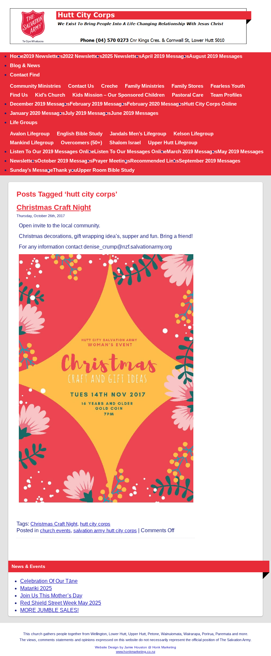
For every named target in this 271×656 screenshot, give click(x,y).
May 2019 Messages (240, 151)
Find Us (19, 95)
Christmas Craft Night (54, 207)
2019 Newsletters (43, 56)
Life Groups (23, 122)
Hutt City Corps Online (210, 104)
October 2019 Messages (65, 161)
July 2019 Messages (88, 113)
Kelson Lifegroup (193, 133)
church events (55, 530)
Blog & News (25, 65)
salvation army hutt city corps (105, 530)
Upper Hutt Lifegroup (172, 142)
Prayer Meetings (111, 161)
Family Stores (187, 86)
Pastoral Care (187, 95)
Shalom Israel (125, 142)
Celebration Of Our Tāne (49, 581)
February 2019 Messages (98, 104)
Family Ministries (144, 86)
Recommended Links (154, 161)
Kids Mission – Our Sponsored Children (118, 95)
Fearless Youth (228, 86)
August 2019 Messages (215, 56)
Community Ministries (35, 86)
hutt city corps (95, 524)
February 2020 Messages (155, 104)
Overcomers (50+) (81, 142)
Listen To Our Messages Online (130, 151)
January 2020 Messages (37, 113)
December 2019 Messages (40, 104)
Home (16, 56)
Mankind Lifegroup (32, 142)
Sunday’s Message (31, 170)
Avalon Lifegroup (30, 133)
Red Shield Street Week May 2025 (60, 603)
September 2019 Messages (209, 161)
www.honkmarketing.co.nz (135, 651)
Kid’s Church (50, 95)
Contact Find (25, 74)
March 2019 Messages (192, 151)
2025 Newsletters (121, 56)
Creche (109, 86)
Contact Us (81, 86)
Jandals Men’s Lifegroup (138, 133)
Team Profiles (226, 95)
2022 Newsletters (82, 56)
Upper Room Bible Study (106, 170)
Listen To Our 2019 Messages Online (52, 151)
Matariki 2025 (36, 588)
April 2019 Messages (165, 56)
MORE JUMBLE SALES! (49, 610)
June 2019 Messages (134, 113)
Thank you (65, 170)
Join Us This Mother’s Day (51, 595)
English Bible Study (79, 133)
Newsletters (23, 161)
